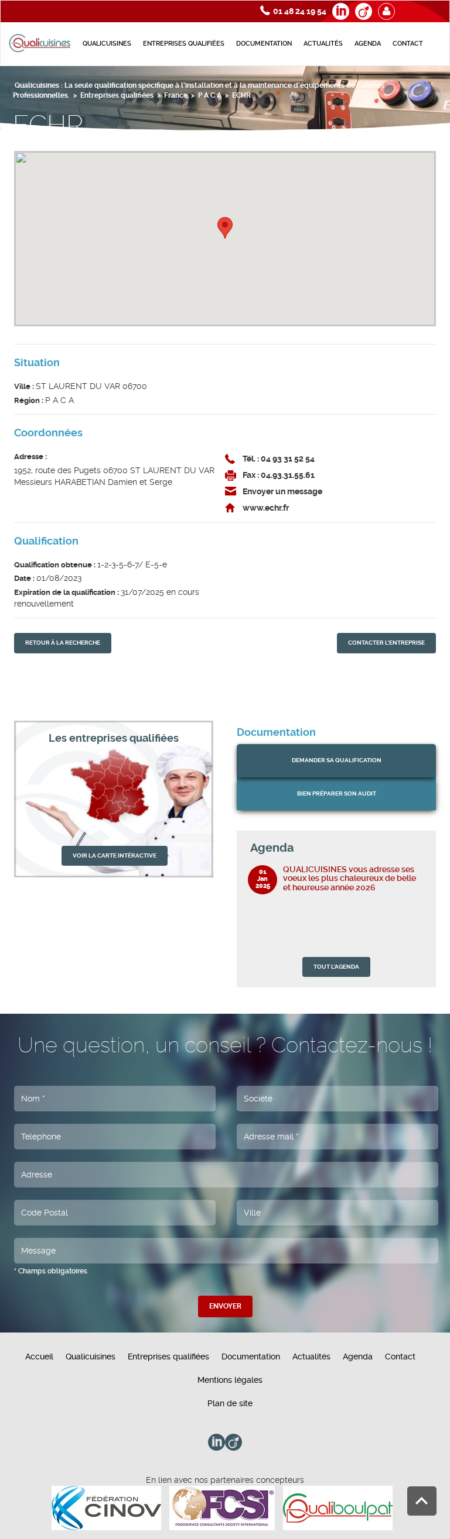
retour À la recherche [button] (62, 642)
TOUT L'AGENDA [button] (336, 966)
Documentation (264, 43)
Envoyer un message (282, 491)
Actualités (323, 43)
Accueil (39, 1356)
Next (419, 847)
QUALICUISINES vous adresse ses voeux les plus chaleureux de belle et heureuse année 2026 (349, 878)
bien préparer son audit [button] (336, 793)
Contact (408, 43)
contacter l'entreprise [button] (386, 642)
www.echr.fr (266, 507)
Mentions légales (229, 1380)
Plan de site (230, 1403)
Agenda (367, 43)
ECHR (241, 95)
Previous (406, 847)
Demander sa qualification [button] (336, 760)
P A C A (209, 95)
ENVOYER (225, 1306)
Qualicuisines (107, 43)
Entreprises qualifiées (183, 43)
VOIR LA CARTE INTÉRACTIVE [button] (114, 855)
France (176, 95)
